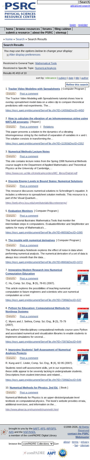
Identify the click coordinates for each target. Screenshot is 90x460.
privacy (85, 441)
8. (7, 308)
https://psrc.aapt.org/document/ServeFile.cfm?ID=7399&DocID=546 (43, 379)
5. (7, 210)
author (84, 78)
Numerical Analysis (45, 68)
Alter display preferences (24, 54)
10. (8, 387)
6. (7, 240)
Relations (48, 126)
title (77, 78)
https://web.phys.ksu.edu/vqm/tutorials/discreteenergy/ (36, 202)
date (71, 78)
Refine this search (77, 84)
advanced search (80, 5)
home (9, 29)
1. (7, 88)
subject (62, 78)
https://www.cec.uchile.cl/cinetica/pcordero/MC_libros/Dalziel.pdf (41, 173)
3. (7, 151)
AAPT (36, 428)
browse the (15, 443)
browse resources (28, 29)
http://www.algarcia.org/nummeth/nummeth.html (32, 409)
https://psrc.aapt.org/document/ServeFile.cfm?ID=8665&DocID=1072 (44, 262)
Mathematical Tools (46, 63)
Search (20, 39)
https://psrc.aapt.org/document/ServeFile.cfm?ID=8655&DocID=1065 (44, 232)
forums (47, 29)
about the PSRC (42, 32)
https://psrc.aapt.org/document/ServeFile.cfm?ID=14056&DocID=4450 (45, 110)
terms (75, 441)
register (83, 25)
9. (7, 349)
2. (7, 118)
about (66, 441)
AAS (11, 432)
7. (7, 270)
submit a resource (18, 32)
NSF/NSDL (29, 432)
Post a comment (29, 93)
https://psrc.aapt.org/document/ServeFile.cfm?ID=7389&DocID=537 (43, 300)
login (73, 25)
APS (42, 428)
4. (7, 181)
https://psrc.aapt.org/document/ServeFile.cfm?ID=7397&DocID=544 (43, 341)
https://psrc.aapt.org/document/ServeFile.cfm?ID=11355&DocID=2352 (45, 143)
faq (76, 445)
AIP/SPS (51, 428)
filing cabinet (62, 29)
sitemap (61, 32)
